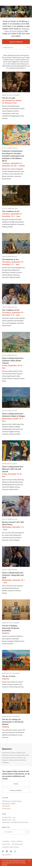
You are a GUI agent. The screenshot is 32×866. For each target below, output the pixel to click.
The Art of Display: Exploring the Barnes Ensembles (10, 628)
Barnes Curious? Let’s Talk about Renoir (13, 523)
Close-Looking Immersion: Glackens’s (13, 414)
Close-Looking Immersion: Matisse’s (12, 469)
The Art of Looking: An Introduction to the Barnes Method (12, 721)
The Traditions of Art (10, 211)
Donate (16, 784)
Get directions (6, 808)
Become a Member (16, 790)
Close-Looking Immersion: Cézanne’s (12, 360)
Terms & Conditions (16, 841)
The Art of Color (8, 676)
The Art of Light (8, 98)
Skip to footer (16, 1)
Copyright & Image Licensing (10, 847)
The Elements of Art (10, 259)
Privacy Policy (6, 844)
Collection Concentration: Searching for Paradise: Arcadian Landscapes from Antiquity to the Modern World (13, 156)
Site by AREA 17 (6, 855)
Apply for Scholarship (16, 42)
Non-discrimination (17, 844)
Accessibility (5, 841)
